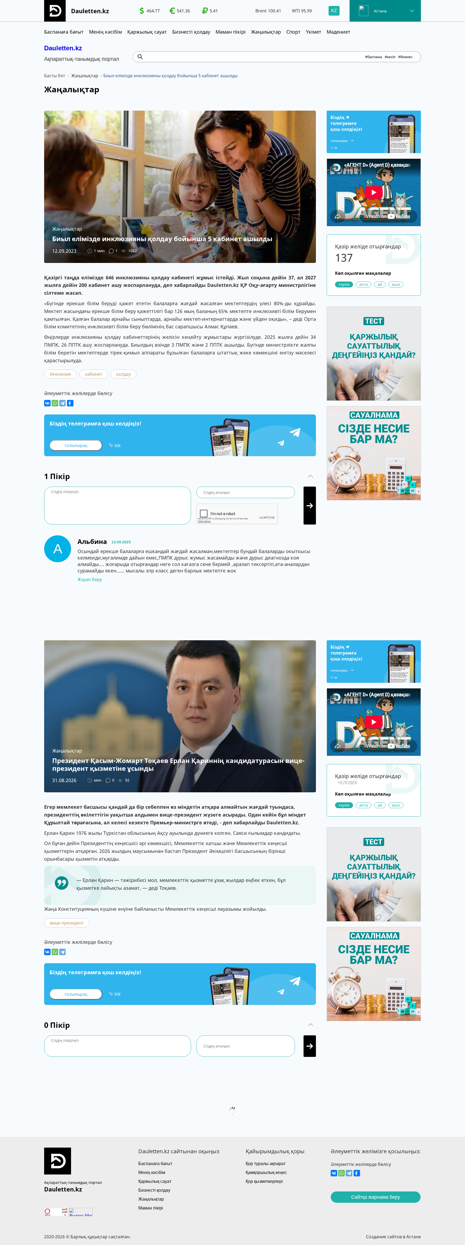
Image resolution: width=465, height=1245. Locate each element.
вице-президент (67, 923)
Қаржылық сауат (147, 32)
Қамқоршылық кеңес (266, 1172)
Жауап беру (90, 579)
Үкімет (313, 32)
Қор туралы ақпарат (266, 1163)
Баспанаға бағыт (64, 32)
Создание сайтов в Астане (393, 1237)
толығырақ (75, 445)
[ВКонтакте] (47, 403)
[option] (150, 10)
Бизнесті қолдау (191, 32)
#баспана (373, 57)
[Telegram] (62, 403)
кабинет (93, 374)
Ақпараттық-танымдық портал (73, 1182)
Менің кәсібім (105, 32)
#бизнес (405, 57)
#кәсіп (390, 57)
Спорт (293, 32)
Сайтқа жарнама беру (375, 1197)
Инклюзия (60, 374)
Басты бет (54, 76)
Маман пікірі (231, 32)
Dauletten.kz (63, 48)
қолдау (123, 374)
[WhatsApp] (55, 403)
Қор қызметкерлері (264, 1181)
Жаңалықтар (266, 32)
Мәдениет (338, 32)
